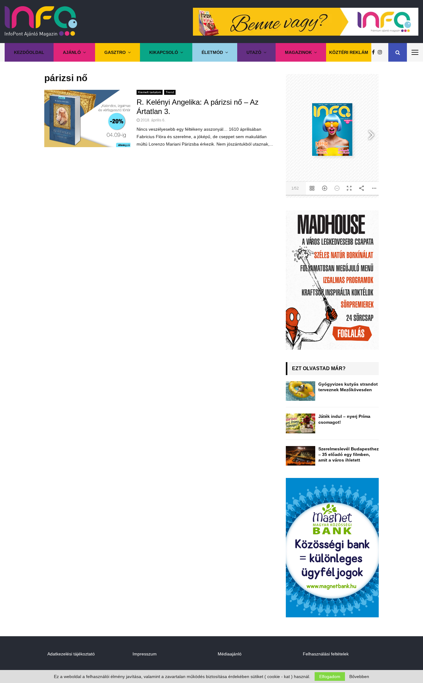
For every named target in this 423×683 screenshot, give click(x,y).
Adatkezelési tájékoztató (71, 653)
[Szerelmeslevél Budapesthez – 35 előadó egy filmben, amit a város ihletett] (300, 456)
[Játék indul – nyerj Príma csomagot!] (300, 423)
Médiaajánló (230, 653)
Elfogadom (329, 676)
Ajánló (72, 52)
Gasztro (115, 52)
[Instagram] (381, 52)
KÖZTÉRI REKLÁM (348, 52)
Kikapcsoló (163, 52)
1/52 (295, 188)
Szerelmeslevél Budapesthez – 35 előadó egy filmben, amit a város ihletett (348, 454)
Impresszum (145, 653)
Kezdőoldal (29, 52)
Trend (170, 92)
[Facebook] (375, 52)
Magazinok (298, 52)
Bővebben (359, 676)
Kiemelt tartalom (149, 92)
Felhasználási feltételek (326, 653)
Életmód (212, 52)
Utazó (253, 52)
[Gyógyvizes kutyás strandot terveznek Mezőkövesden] (300, 391)
